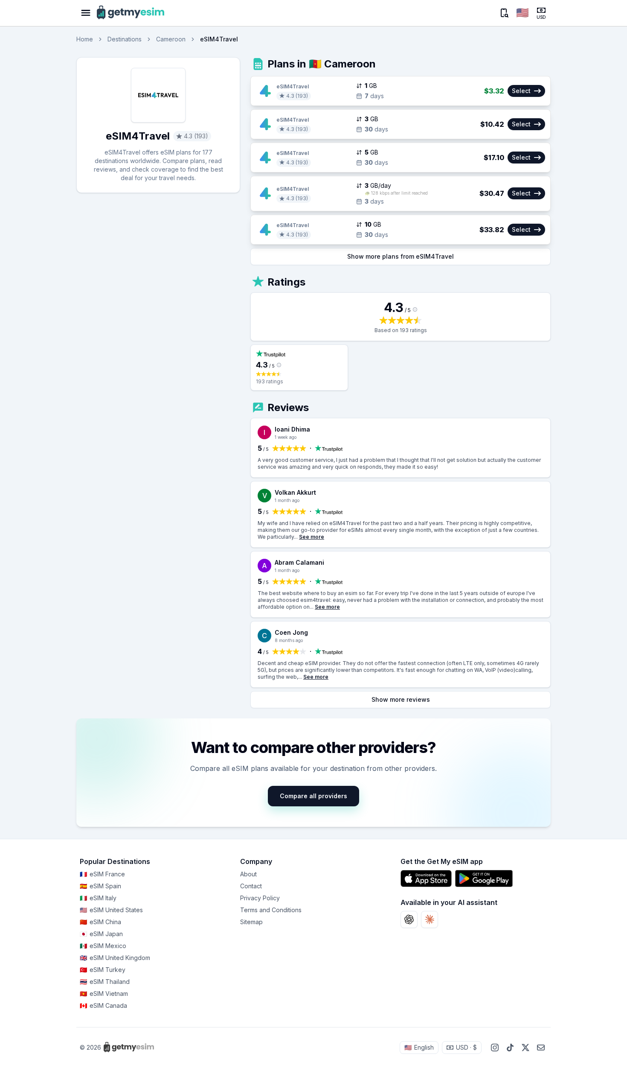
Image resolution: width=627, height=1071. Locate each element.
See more (311, 537)
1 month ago (287, 500)
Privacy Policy (260, 898)
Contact (251, 886)
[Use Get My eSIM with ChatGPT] (409, 919)
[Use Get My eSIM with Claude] (429, 919)
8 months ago (289, 640)
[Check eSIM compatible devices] (503, 12)
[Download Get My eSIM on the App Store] (426, 878)
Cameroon (171, 39)
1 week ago (285, 437)
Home (84, 39)
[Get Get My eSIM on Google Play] (484, 878)
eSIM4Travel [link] (219, 39)
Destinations (124, 39)
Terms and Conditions (271, 909)
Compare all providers (313, 796)
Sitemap (251, 921)
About (248, 874)
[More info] (415, 309)
